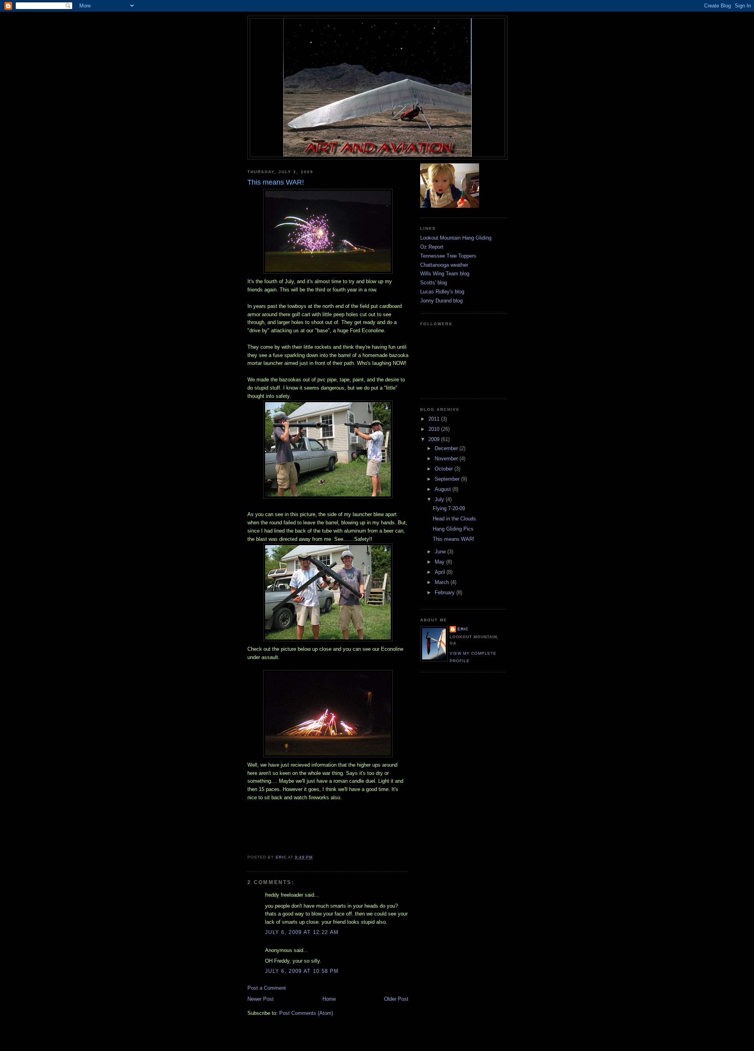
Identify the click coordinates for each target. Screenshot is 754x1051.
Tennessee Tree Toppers (448, 256)
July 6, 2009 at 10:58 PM (302, 971)
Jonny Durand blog (441, 301)
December (447, 448)
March (442, 582)
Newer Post (260, 999)
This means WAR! (453, 539)
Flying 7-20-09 (449, 508)
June (441, 552)
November (447, 458)
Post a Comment (266, 988)
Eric (463, 629)
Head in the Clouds (454, 519)
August (443, 489)
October (444, 469)
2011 (434, 419)
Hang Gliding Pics (453, 529)
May (440, 562)
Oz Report (431, 247)
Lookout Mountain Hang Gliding (455, 238)
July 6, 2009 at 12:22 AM (302, 932)
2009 (434, 439)
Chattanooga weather (444, 265)
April (441, 572)
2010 (434, 429)
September (448, 479)
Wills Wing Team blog (444, 273)
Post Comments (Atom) (306, 1013)
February (445, 592)
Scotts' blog (433, 283)
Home (329, 999)
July (440, 499)
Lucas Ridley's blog (442, 292)
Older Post (396, 999)
